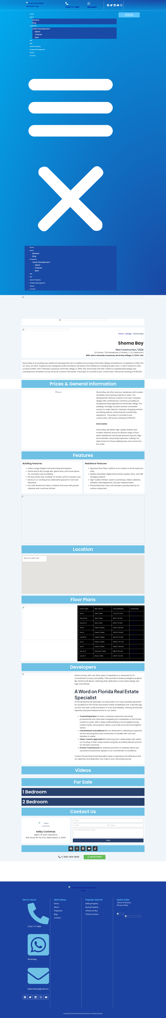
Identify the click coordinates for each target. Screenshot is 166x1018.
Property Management (37, 49)
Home (32, 14)
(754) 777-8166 (72, 7)
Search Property (35, 46)
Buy (31, 43)
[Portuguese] (125, 6)
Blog (34, 23)
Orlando (38, 34)
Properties (33, 26)
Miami (37, 31)
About (32, 17)
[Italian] (135, 3)
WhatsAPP (92, 7)
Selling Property (91, 903)
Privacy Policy (122, 905)
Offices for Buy (91, 911)
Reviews (35, 20)
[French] (130, 3)
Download (134, 613)
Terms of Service (124, 902)
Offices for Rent (91, 914)
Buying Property (91, 907)
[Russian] (128, 6)
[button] (71, 153)
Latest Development (41, 29)
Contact (32, 56)
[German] (133, 3)
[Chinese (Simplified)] (125, 3)
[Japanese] (138, 3)
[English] (128, 3)
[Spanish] (130, 6)
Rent (37, 37)
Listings (128, 333)
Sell (31, 40)
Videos (32, 53)
